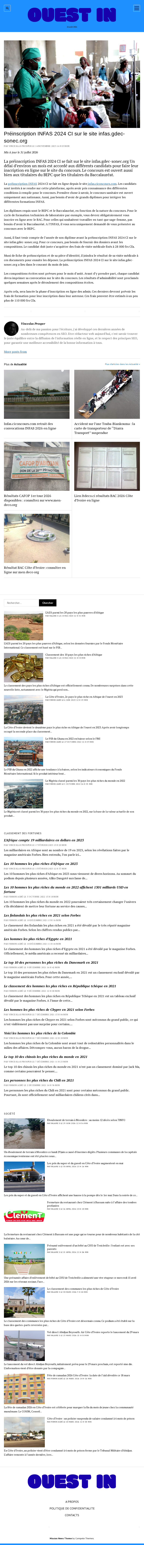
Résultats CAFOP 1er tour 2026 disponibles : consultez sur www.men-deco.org (33, 500)
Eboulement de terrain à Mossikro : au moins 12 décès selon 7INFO (86, 1120)
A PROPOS (72, 1501)
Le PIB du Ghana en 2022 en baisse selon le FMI (72, 738)
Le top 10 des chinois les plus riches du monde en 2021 (45, 1056)
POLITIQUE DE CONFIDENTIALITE (72, 1508)
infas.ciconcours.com (102, 184)
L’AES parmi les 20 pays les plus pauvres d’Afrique (74, 612)
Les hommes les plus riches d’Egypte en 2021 (38, 939)
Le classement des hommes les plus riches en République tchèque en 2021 (60, 986)
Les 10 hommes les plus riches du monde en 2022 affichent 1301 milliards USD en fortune (66, 889)
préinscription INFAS (22, 184)
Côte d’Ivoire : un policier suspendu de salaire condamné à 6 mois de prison (90, 1418)
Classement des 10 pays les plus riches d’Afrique (73, 654)
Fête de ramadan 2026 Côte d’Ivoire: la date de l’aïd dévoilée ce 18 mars (88, 1375)
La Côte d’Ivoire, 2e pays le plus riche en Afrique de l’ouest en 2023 (84, 696)
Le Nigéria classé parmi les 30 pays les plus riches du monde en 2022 (85, 780)
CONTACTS (72, 1515)
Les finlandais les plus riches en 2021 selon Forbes (42, 915)
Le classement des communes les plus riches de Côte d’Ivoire (83, 1288)
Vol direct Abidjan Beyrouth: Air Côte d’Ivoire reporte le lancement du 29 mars (93, 1332)
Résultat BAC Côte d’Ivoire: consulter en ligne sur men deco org (35, 569)
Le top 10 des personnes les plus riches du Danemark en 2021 (51, 962)
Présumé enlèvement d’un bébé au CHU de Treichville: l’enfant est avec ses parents (91, 1247)
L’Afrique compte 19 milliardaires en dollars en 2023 (44, 840)
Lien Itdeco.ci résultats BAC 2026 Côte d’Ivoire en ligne (103, 497)
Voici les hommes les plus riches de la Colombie (40, 1033)
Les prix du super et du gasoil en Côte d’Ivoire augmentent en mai (85, 1163)
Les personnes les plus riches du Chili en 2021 (39, 1080)
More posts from (15, 352)
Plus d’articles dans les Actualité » (122, 364)
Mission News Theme (61, 1538)
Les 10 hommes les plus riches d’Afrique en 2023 (41, 863)
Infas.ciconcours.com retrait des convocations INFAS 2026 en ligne (30, 425)
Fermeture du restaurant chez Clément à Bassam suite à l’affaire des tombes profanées (91, 1204)
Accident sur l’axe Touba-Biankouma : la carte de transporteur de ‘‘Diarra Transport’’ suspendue (104, 428)
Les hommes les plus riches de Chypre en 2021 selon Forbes (49, 1009)
